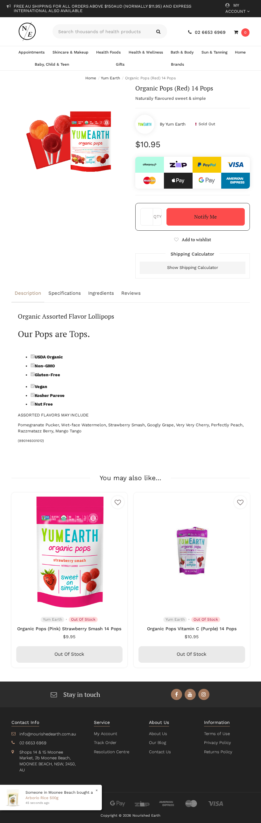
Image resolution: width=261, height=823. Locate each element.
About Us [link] (158, 733)
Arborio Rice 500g (41, 798)
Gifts (120, 64)
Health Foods (108, 52)
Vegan (41, 386)
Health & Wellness (146, 52)
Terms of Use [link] (217, 733)
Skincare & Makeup (70, 52)
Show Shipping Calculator (192, 267)
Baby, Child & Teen (52, 64)
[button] (192, 239)
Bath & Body (182, 52)
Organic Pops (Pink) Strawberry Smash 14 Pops (69, 628)
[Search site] (158, 31)
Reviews (131, 293)
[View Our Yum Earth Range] (144, 124)
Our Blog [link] (157, 742)
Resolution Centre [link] (111, 751)
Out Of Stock (69, 654)
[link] (176, 694)
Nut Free (44, 404)
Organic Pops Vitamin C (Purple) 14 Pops (191, 628)
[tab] (28, 294)
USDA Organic (49, 357)
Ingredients (101, 293)
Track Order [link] (105, 742)
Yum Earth (176, 124)
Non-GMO (45, 366)
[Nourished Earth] (27, 31)
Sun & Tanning (214, 52)
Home (240, 52)
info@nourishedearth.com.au (47, 734)
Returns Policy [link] (218, 751)
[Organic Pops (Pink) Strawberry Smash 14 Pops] (69, 551)
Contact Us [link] (160, 751)
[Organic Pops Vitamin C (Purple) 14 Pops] (192, 551)
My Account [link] (105, 733)
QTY (157, 216)
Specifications (64, 293)
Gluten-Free (47, 374)
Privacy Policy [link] (217, 742)
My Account (236, 8)
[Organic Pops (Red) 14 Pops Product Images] (68, 141)
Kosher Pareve (50, 395)
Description (28, 293)
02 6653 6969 (210, 32)
